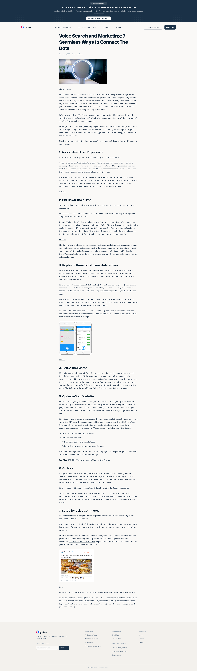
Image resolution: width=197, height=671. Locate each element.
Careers (141, 642)
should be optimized (100, 404)
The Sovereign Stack (87, 27)
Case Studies (116, 639)
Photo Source (65, 89)
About (118, 27)
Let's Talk (170, 27)
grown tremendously (107, 177)
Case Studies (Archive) (119, 648)
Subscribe (63, 648)
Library (106, 27)
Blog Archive (116, 655)
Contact (141, 639)
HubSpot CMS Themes (120, 651)
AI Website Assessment (93, 646)
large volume (66, 473)
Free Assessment (153, 27)
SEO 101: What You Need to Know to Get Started (89, 460)
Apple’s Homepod (78, 186)
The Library (116, 635)
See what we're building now (97, 18)
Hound (90, 299)
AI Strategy (89, 642)
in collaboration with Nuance (82, 541)
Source (62, 192)
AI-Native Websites (63, 27)
